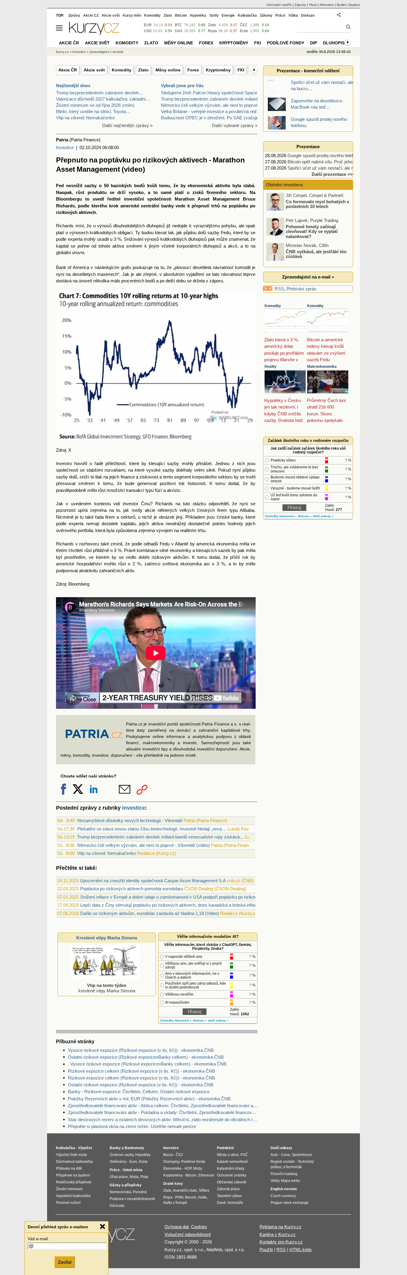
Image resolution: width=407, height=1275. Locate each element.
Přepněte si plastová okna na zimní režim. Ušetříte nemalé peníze (132, 1126)
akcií (232, 245)
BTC (178, 25)
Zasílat (65, 1262)
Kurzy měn (132, 15)
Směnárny (118, 1162)
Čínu (145, 503)
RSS (279, 288)
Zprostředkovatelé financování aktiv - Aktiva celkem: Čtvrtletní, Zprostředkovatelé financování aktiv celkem (162, 1105)
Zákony (266, 15)
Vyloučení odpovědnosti (187, 1234)
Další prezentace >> (332, 174)
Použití (266, 1249)
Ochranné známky (231, 1175)
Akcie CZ (91, 15)
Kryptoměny (218, 70)
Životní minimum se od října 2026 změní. (95, 105)
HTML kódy (300, 1249)
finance (128, 476)
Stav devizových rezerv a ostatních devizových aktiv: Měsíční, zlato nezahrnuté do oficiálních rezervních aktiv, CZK (162, 1119)
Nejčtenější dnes (73, 85)
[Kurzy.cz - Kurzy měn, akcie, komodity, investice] (94, 33)
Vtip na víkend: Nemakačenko (85, 117)
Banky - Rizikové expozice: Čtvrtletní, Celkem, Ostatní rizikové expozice (138, 1091)
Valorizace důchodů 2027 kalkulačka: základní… (103, 98)
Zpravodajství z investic (106, 52)
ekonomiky (180, 550)
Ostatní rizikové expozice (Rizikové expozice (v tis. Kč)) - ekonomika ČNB (140, 1084)
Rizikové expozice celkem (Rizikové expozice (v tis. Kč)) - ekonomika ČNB (141, 1071)
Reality (270, 366)
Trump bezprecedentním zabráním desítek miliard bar (213, 98)
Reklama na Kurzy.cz (281, 1226)
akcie (150, 510)
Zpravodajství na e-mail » (308, 276)
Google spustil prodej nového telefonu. (324, 155)
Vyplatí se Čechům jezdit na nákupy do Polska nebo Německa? (314, 266)
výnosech (78, 232)
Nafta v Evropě (175, 1203)
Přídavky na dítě (69, 1168)
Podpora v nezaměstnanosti (132, 1199)
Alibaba (247, 510)
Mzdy (197, 1168)
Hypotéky (198, 15)
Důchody (117, 1206)
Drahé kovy (173, 1184)
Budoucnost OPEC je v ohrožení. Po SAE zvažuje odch (215, 117)
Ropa (212, 31)
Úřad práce (119, 1177)
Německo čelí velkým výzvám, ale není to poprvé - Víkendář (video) (143, 845)
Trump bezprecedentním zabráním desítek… (99, 92)
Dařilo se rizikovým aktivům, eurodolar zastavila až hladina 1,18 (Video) (149, 913)
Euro (133, 1162)
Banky (115, 1148)
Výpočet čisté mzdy (71, 1155)
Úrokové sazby (121, 1155)
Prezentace (308, 146)
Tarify (214, 15)
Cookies (199, 1226)
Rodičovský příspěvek (73, 1182)
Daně (221, 1203)
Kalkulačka (247, 15)
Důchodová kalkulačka (74, 1162)
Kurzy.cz (62, 52)
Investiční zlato (185, 1190)
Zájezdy (300, 5)
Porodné (140, 1192)
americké (65, 563)
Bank (61, 267)
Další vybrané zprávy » (234, 125)
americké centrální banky (147, 205)
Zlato (143, 70)
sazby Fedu (219, 232)
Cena (285, 1155)
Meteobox (327, 5)
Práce (280, 15)
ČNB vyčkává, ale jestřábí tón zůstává (316, 239)
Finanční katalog (284, 1174)
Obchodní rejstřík (279, 5)
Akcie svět (94, 70)
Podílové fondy (285, 42)
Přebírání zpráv (301, 288)
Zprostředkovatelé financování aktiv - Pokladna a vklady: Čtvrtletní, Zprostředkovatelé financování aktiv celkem (162, 1112)
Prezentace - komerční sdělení (308, 70)
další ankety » (218, 1020)
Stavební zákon (229, 1196)
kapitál (62, 245)
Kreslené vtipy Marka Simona (106, 937)
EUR (148, 25)
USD (148, 31)
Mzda (134, 1177)
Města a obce (228, 1155)
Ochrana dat (176, 1226)
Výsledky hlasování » (176, 1020)
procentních (132, 280)
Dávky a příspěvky (126, 1185)
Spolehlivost (302, 1155)
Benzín (190, 1197)
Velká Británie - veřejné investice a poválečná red (208, 111)
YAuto (313, 5)
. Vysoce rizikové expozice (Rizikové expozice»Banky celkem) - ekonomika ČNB (147, 1063)
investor (130, 503)
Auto (274, 1155)
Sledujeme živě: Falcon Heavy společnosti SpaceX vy (213, 92)
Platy (144, 1177)
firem (222, 510)
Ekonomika (172, 1168)
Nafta (202, 1197)
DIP (313, 42)
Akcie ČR (67, 70)
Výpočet (85, 1148)
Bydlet (341, 5)
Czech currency (283, 1196)
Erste (244, 31)
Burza (168, 1155)
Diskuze (308, 15)
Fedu (165, 543)
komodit (243, 267)
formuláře (235, 1203)
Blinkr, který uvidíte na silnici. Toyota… (93, 111)
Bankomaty (134, 1148)
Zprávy (74, 15)
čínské (223, 517)
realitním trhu (192, 530)
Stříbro (204, 1190)
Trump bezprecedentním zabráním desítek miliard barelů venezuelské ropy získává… (160, 836)
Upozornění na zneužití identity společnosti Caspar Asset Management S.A (153, 880)
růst (80, 192)
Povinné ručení (68, 1203)
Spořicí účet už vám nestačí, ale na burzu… (330, 167)
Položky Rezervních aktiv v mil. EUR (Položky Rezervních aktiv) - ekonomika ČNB (149, 1098)
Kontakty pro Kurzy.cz (281, 1241)
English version (284, 1189)
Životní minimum (69, 1189)
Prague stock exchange (290, 1203)
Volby (275, 1181)
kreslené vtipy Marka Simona (106, 988)
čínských (206, 510)
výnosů (104, 225)
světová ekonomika (182, 563)
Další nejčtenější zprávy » (127, 125)
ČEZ (243, 25)
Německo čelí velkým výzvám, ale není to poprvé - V (212, 105)
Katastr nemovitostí (232, 1162)
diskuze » (200, 1020)
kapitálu (128, 523)
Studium (354, 5)
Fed (60, 185)
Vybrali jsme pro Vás (182, 85)
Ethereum (206, 1175)
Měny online (168, 70)
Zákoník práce (228, 1189)
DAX (178, 31)
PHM (179, 1197)
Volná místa (132, 1170)
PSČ (244, 1155)
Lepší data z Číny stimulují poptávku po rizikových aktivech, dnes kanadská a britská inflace (169, 905)
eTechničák (292, 1167)
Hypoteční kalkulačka (73, 1196)
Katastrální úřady (230, 1168)
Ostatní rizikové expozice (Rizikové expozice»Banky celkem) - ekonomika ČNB (146, 1057)
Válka (293, 15)
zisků (198, 192)
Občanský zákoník (231, 1182)
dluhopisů (155, 225)
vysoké (153, 470)
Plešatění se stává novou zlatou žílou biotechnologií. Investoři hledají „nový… (152, 828)
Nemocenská (120, 1192)
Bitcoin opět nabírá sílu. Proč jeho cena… (328, 161)
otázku (199, 503)
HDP (188, 1168)
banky (237, 517)
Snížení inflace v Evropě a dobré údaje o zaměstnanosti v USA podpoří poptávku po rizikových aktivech (181, 896)
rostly (137, 510)
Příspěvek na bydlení (73, 1175)
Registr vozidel (283, 1162)
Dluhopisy (335, 42)
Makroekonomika (322, 366)
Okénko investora (284, 184)
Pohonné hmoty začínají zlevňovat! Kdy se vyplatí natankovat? (312, 216)
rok (245, 557)
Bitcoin (181, 15)
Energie (228, 15)
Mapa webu (290, 1181)
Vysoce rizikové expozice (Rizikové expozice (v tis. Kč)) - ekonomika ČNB (141, 1050)
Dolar (143, 1162)
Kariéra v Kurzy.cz (278, 1234)
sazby (90, 185)
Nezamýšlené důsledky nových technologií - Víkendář (129, 820)
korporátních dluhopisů (199, 245)
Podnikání (225, 1148)
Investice (65, 147)
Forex (193, 70)
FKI (240, 70)
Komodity (121, 70)
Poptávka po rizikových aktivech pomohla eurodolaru (131, 888)
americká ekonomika (217, 543)
